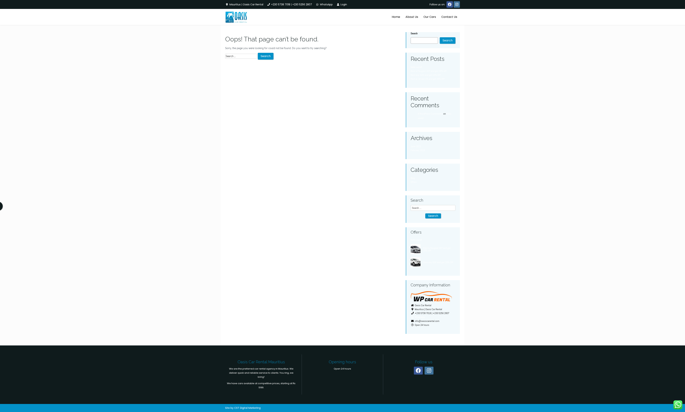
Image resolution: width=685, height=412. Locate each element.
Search (414, 33)
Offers (414, 182)
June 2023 (416, 146)
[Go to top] (679, 398)
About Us (411, 17)
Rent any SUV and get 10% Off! (426, 75)
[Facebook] (449, 4)
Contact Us (449, 17)
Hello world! (416, 67)
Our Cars (429, 17)
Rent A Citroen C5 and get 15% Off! (428, 78)
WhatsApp (326, 4)
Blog (413, 178)
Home (396, 17)
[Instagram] (457, 4)
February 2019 (418, 150)
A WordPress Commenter (430, 113)
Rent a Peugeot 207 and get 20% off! (429, 71)
